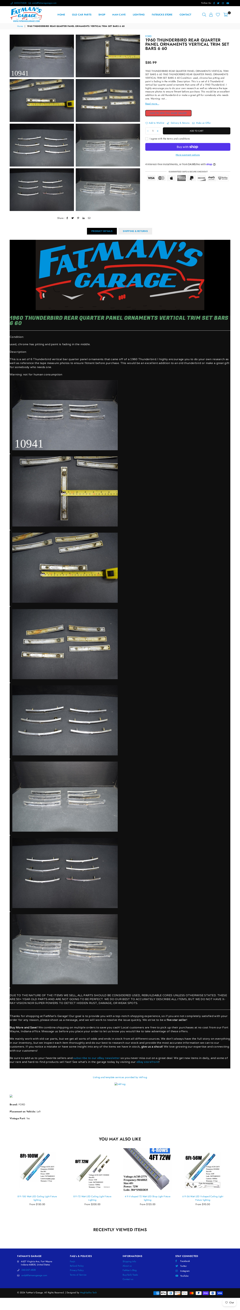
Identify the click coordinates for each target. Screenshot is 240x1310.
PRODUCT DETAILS (101, 231)
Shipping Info (129, 1261)
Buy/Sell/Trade (130, 1274)
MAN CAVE (119, 14)
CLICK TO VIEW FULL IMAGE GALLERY (171, 113)
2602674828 (20, 3)
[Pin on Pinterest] (78, 218)
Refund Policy (77, 1265)
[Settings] (211, 14)
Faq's (72, 1261)
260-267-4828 (28, 1270)
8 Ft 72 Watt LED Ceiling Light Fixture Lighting (37, 1198)
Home (20, 26)
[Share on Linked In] (84, 218)
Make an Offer (203, 123)
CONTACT (185, 14)
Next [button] (234, 1186)
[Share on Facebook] (67, 218)
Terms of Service (78, 1274)
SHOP (101, 14)
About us (127, 1265)
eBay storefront (148, 1062)
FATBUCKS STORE (162, 14)
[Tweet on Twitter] (73, 218)
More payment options (188, 155)
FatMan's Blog (130, 1270)
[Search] (204, 14)
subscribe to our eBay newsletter (96, 1058)
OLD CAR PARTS (81, 14)
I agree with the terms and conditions (169, 138)
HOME (61, 14)
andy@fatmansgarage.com (43, 3)
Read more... (152, 103)
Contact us (128, 1279)
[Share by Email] (89, 218)
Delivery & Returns (179, 123)
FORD (148, 36)
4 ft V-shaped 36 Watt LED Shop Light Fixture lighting (203, 1198)
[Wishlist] (218, 14)
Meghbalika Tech (88, 1292)
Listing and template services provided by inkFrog (120, 1077)
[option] (42, 56)
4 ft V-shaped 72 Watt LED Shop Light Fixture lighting (92, 1198)
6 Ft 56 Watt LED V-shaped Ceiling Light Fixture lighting (147, 1198)
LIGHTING (139, 14)
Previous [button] (6, 1186)
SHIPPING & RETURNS (135, 231)
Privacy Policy (77, 1270)
